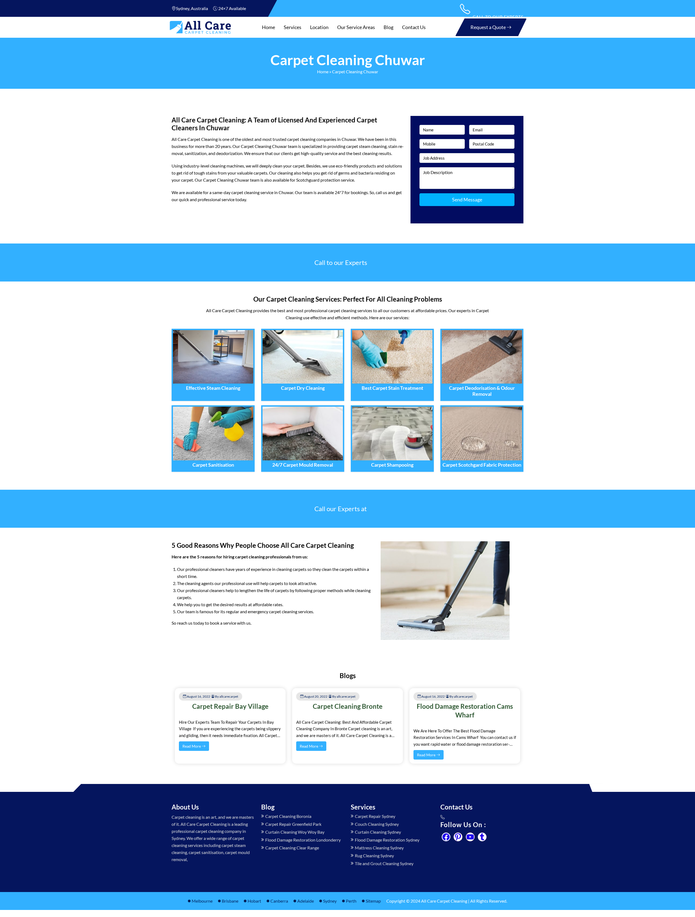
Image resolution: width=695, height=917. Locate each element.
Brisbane (230, 900)
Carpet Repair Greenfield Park (293, 824)
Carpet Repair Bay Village (230, 706)
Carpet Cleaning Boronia (288, 816)
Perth (351, 900)
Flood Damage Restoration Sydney (387, 839)
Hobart (254, 900)
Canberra (279, 900)
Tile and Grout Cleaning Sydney (384, 863)
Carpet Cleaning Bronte (348, 706)
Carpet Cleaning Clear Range (292, 847)
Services (292, 27)
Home (268, 27)
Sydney (330, 900)
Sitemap (373, 900)
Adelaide (305, 900)
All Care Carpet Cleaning (444, 900)
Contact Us (414, 27)
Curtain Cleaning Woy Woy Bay (294, 831)
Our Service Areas (356, 27)
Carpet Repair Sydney (375, 816)
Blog (388, 27)
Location (319, 27)
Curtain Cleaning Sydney (378, 831)
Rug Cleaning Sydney (374, 855)
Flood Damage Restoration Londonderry (303, 839)
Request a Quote (488, 27)
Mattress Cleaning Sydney (379, 847)
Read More (192, 746)
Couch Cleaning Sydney (377, 824)
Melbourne (202, 900)
